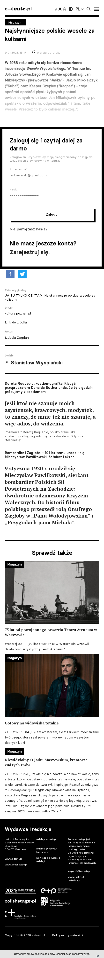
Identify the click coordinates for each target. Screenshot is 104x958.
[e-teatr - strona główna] (18, 9)
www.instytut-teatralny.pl (76, 878)
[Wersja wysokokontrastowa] (70, 9)
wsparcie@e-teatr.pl (79, 871)
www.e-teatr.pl (13, 858)
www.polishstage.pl (16, 864)
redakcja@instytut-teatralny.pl (47, 850)
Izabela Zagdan (17, 337)
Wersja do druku (48, 52)
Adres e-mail (18, 169)
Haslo (13, 189)
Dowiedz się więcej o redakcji (48, 859)
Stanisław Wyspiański (37, 363)
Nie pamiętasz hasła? (28, 229)
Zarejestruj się (29, 252)
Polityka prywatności (67, 935)
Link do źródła (16, 322)
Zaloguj (52, 214)
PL (77, 9)
